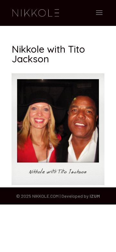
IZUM (95, 196)
